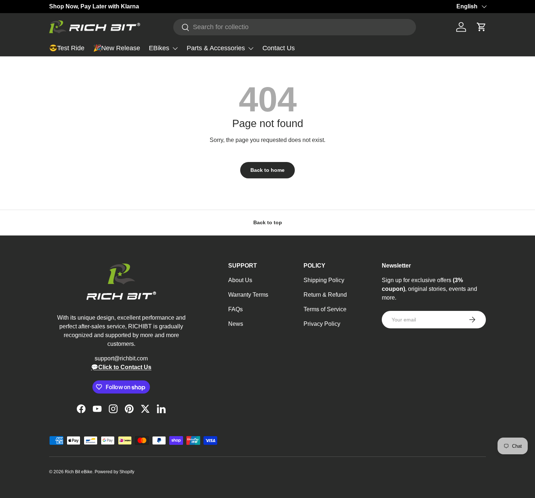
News (235, 324)
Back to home (267, 170)
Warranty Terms (248, 295)
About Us (240, 280)
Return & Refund (325, 295)
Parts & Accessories (216, 48)
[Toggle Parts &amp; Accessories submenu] (250, 48)
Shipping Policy (324, 280)
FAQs (235, 309)
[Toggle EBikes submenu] (175, 48)
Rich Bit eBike (78, 471)
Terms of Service (325, 309)
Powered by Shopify (114, 471)
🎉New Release (116, 48)
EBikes (159, 48)
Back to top (267, 222)
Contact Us (278, 48)
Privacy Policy (322, 324)
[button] (481, 27)
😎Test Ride (66, 48)
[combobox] (294, 27)
